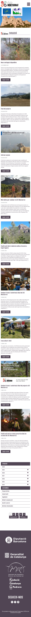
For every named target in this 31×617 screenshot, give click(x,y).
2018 (3, 473)
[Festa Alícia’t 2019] (15, 327)
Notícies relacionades (7, 506)
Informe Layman (5, 155)
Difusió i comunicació (7, 500)
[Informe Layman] (15, 141)
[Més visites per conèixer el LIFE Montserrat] (15, 186)
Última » (23, 517)
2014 (3, 484)
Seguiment (4, 497)
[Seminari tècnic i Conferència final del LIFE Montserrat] (15, 279)
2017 (3, 476)
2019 (3, 470)
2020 (3, 467)
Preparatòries (5, 491)
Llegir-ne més (5, 80)
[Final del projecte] (15, 95)
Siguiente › (14, 517)
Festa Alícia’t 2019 (6, 341)
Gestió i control (6, 503)
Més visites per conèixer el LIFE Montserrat (13, 200)
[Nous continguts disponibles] (15, 49)
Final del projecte (6, 109)
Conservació (5, 494)
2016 (3, 479)
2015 (3, 482)
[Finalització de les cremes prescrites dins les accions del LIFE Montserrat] (15, 420)
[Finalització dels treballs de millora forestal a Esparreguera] (15, 232)
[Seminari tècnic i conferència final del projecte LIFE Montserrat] (15, 372)
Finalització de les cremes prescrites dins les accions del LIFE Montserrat (13, 435)
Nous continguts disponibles (9, 62)
